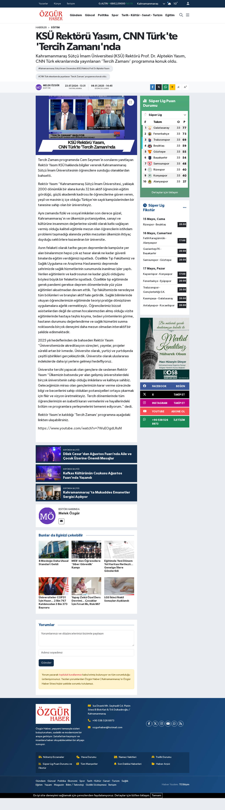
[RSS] (181, 724)
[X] (155, 724)
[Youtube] (168, 724)
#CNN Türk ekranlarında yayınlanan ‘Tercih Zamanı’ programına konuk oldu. (72, 76)
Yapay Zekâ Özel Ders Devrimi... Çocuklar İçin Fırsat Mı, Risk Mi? (86, 600)
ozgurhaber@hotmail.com (107, 727)
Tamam (156, 795)
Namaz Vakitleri (127, 757)
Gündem (76, 15)
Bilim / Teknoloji (75, 784)
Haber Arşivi (163, 764)
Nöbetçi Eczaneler (53, 757)
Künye (57, 3)
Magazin (59, 784)
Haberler (41, 27)
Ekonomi (72, 781)
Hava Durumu (88, 757)
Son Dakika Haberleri (130, 764)
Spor (115, 15)
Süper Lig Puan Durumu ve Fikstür (55, 766)
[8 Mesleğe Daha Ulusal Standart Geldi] (54, 549)
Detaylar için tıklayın (165, 192)
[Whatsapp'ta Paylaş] (165, 87)
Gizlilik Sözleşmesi (96, 784)
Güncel (90, 15)
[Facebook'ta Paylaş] (152, 87)
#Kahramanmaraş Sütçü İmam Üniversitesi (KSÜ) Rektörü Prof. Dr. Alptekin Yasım (74, 68)
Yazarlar (43, 3)
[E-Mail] (61, 521)
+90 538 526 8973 (103, 720)
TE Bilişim (184, 784)
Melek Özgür (69, 513)
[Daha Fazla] (172, 87)
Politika (103, 15)
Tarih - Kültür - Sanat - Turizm (141, 15)
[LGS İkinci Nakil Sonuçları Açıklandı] (119, 586)
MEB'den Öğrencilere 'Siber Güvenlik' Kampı (86, 564)
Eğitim (170, 15)
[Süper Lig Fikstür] (184, 207)
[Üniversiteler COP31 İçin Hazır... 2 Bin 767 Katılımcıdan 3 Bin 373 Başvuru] (54, 586)
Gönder (46, 662)
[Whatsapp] (174, 724)
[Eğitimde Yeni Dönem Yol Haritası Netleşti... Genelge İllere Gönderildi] (119, 549)
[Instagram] (162, 724)
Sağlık (125, 781)
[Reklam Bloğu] (164, 348)
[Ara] (181, 15)
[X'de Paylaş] (159, 87)
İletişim (71, 3)
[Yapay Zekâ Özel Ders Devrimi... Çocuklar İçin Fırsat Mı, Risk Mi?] (86, 586)
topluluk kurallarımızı (70, 674)
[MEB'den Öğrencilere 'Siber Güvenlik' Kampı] (86, 549)
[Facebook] (149, 724)
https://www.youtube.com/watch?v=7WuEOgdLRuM (80, 428)
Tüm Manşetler (89, 764)
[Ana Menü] (187, 15)
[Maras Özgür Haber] (51, 15)
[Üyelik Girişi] (186, 4)
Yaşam (48, 784)
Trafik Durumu (163, 757)
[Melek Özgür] (47, 515)
